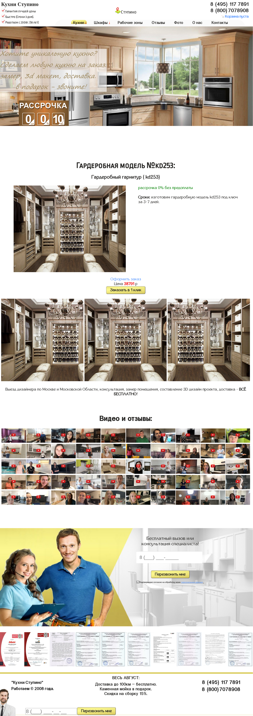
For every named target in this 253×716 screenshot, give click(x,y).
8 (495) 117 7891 (229, 3)
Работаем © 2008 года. (32, 688)
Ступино (128, 12)
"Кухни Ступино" (27, 682)
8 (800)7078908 (230, 9)
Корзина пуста (236, 16)
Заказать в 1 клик (125, 290)
